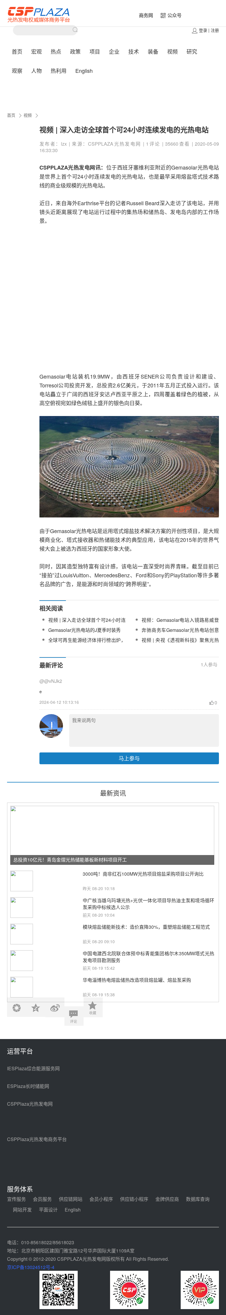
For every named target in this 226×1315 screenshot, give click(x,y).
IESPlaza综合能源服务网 (33, 1068)
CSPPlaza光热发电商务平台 (37, 1139)
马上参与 (129, 758)
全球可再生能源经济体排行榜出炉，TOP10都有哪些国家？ (87, 643)
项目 (94, 51)
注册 (215, 30)
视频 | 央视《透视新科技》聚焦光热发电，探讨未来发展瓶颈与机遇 (180, 643)
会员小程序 (101, 1199)
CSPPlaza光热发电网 (30, 1103)
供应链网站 (70, 1199)
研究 (192, 51)
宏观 (36, 51)
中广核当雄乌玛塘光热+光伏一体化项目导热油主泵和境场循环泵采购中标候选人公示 (148, 903)
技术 (133, 51)
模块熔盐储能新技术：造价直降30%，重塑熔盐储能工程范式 (146, 926)
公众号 (174, 15)
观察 (17, 70)
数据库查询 (198, 1199)
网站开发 (22, 1209)
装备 (153, 51)
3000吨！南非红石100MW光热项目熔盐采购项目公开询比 (143, 873)
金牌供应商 (167, 1199)
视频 (172, 51)
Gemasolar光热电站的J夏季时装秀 (84, 630)
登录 (203, 30)
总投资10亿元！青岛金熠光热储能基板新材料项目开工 (70, 859)
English (84, 70)
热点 (56, 51)
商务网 (146, 15)
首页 (17, 51)
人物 (36, 70)
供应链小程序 (134, 1199)
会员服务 (42, 1199)
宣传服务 (16, 1199)
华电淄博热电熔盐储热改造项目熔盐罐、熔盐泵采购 (137, 980)
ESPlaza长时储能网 (28, 1086)
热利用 (59, 70)
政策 (75, 51)
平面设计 (48, 1209)
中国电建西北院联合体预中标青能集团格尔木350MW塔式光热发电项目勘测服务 (148, 957)
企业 (114, 51)
